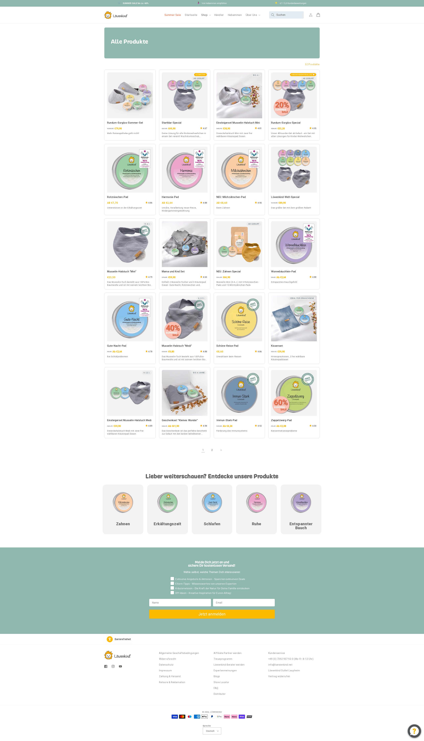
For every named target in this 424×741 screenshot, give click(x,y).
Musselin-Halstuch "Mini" (121, 271)
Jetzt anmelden (212, 614)
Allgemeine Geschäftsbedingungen (179, 653)
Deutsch (210, 731)
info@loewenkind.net (280, 664)
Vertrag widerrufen (279, 676)
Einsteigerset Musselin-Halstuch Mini (238, 122)
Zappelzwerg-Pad (281, 420)
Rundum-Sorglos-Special (285, 122)
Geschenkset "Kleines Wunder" (180, 420)
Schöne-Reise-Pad (227, 345)
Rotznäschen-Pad (117, 197)
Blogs (217, 676)
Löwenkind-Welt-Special (285, 197)
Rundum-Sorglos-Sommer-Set (125, 122)
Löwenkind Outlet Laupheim (284, 670)
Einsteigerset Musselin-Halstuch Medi (129, 420)
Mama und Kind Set (173, 271)
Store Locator (221, 682)
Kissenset (277, 345)
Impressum (165, 670)
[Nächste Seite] (221, 450)
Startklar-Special (171, 122)
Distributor (220, 694)
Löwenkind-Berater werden (229, 664)
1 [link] (203, 450)
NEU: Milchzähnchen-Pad (231, 197)
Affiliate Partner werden (227, 653)
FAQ (216, 688)
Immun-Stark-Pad (226, 420)
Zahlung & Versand (170, 676)
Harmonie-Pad (170, 197)
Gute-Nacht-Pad (116, 345)
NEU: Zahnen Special (228, 271)
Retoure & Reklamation (172, 682)
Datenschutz (166, 664)
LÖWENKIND (216, 712)
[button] (205, 15)
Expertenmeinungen (225, 670)
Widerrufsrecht (167, 659)
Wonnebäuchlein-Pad (283, 271)
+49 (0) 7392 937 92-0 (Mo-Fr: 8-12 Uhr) (290, 659)
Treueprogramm (223, 659)
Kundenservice (276, 653)
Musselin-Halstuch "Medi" (177, 345)
